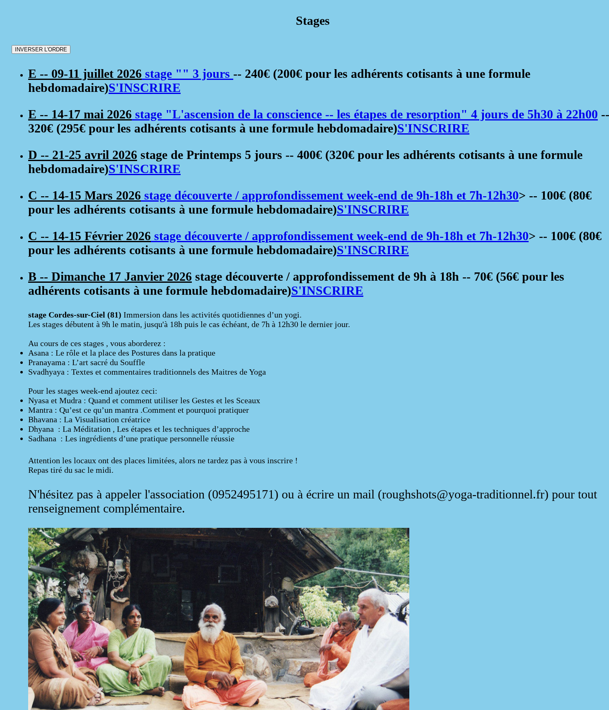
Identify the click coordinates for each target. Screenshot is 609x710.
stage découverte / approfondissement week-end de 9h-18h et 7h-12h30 (330, 195)
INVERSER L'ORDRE (41, 49)
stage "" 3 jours (187, 73)
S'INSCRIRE (145, 87)
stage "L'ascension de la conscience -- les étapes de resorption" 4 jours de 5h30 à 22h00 (365, 114)
